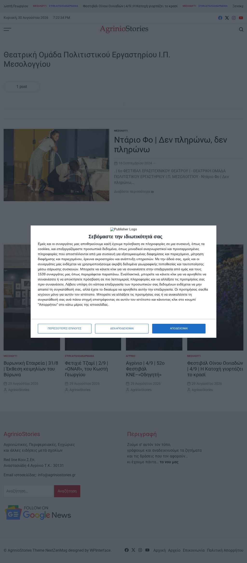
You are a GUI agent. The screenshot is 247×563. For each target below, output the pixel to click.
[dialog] (123, 281)
